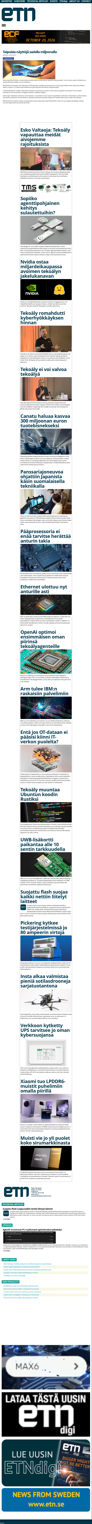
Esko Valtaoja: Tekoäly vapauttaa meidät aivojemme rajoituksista (45, 137)
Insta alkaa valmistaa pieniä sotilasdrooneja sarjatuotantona (45, 981)
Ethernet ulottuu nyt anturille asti (43, 589)
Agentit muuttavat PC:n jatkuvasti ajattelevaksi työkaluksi (32, 1229)
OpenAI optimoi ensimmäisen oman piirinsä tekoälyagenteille (42, 639)
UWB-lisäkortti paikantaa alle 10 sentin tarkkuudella (42, 844)
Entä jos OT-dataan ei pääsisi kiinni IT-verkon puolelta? (44, 737)
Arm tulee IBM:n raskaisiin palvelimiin (44, 691)
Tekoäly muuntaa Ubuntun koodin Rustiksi (40, 794)
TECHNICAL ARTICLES (37, 1)
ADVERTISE (6, 1)
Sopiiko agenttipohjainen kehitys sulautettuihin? (39, 205)
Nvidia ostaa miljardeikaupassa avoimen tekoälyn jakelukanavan (41, 268)
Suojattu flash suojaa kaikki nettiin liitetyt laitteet (44, 896)
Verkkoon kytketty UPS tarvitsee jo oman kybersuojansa (45, 1030)
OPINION (7, 1225)
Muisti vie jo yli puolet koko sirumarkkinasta (45, 1140)
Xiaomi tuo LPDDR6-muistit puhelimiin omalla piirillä (42, 1086)
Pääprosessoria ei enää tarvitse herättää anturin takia (45, 536)
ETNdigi (63, 1)
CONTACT (86, 1)
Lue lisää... (7, 1219)
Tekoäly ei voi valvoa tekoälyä (43, 371)
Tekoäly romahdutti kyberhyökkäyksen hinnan (42, 318)
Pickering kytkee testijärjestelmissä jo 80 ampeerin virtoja (43, 927)
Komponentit (8, 59)
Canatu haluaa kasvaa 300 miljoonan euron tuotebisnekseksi (45, 421)
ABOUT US (74, 1)
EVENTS (54, 1)
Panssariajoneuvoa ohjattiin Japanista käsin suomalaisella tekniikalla (42, 478)
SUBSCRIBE (19, 1)
